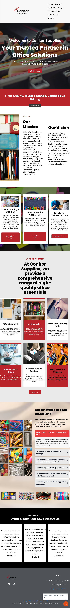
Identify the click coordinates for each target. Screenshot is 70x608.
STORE (51, 18)
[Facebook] (9, 583)
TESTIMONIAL (54, 11)
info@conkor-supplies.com (58, 589)
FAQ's (60, 8)
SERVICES (52, 8)
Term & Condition (38, 601)
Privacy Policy (26, 601)
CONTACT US (54, 15)
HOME (50, 4)
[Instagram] (14, 583)
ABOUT (58, 4)
